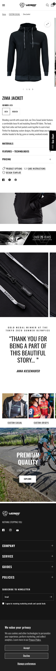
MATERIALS (7, 143)
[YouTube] (19, 530)
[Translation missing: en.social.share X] (10, 180)
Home (4, 14)
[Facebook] (5, 530)
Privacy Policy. (35, 640)
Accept (26, 648)
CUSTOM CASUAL (14, 14)
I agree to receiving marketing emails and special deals (25, 603)
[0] (52, 5)
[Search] (47, 5)
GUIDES (7, 567)
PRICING (6, 159)
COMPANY (8, 545)
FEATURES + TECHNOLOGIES (15, 151)
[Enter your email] (51, 597)
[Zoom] (47, 24)
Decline (26, 656)
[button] (27, 479)
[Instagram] (12, 530)
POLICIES (8, 577)
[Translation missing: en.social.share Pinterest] (16, 180)
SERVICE (7, 556)
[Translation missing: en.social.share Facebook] (4, 180)
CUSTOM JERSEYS (41, 422)
